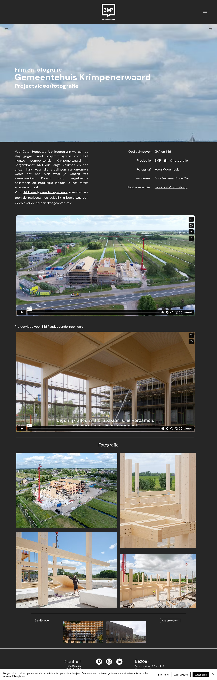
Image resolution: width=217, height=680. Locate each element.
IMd (168, 152)
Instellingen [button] (163, 674)
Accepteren (201, 674)
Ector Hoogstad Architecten (44, 152)
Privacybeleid (18, 676)
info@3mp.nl (74, 666)
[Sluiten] (213, 674)
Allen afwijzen (181, 674)
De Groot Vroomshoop (171, 187)
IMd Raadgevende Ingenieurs (46, 192)
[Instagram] (109, 662)
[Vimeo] (99, 662)
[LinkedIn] (119, 662)
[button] (205, 11)
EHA (158, 152)
